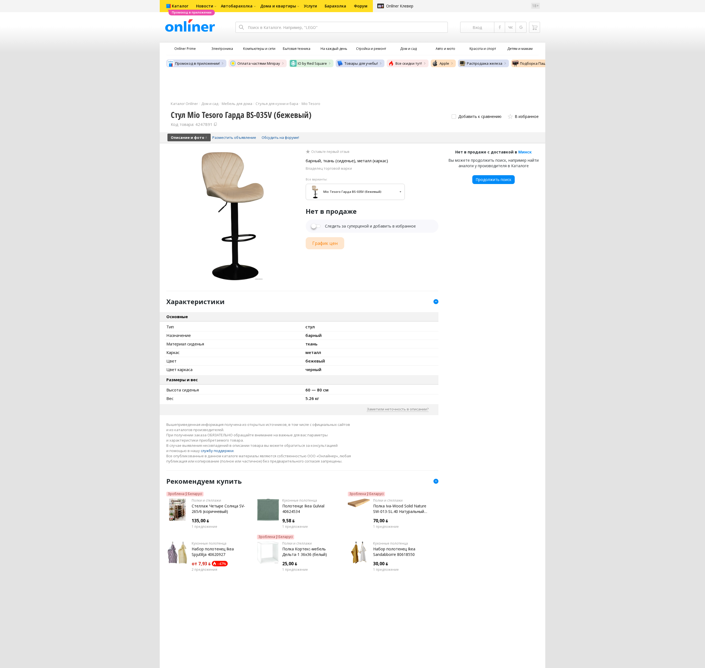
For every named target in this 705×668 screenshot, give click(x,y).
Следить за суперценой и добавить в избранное (370, 226)
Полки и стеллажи (206, 500)
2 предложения (204, 570)
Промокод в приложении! (197, 63)
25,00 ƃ (289, 564)
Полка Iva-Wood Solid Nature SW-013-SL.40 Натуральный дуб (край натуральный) (399, 508)
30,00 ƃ (380, 564)
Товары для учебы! (361, 63)
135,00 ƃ (200, 521)
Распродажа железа (484, 63)
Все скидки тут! (408, 63)
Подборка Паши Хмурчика (543, 63)
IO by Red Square (312, 63)
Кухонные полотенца (299, 500)
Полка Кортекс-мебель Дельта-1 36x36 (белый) (304, 551)
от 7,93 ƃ (201, 564)
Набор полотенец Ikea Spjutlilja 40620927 (213, 551)
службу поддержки (217, 450)
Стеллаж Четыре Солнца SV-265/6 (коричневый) (218, 508)
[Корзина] (534, 27)
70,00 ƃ (380, 521)
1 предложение (204, 527)
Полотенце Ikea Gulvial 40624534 (303, 508)
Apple (444, 63)
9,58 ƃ (288, 521)
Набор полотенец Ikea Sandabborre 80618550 (394, 551)
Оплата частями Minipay (258, 63)
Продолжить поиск (493, 179)
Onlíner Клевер (399, 6)
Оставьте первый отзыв (330, 152)
